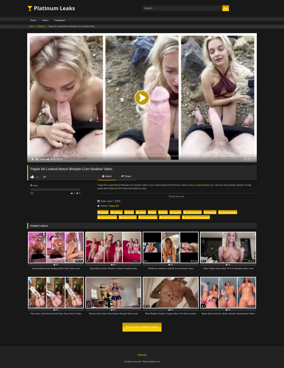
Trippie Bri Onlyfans (170, 217)
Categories (60, 20)
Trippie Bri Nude (129, 217)
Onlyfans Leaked (193, 212)
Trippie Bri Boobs (228, 212)
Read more (175, 196)
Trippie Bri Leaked (108, 217)
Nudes (164, 212)
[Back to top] (275, 359)
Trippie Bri (113, 206)
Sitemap (142, 355)
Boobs (130, 212)
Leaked (142, 212)
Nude (153, 212)
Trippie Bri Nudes (149, 217)
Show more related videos (142, 327)
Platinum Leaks (54, 8)
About (108, 176)
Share (127, 176)
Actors (45, 20)
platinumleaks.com (205, 185)
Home (33, 20)
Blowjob (41, 26)
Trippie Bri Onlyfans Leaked (197, 217)
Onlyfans (118, 212)
